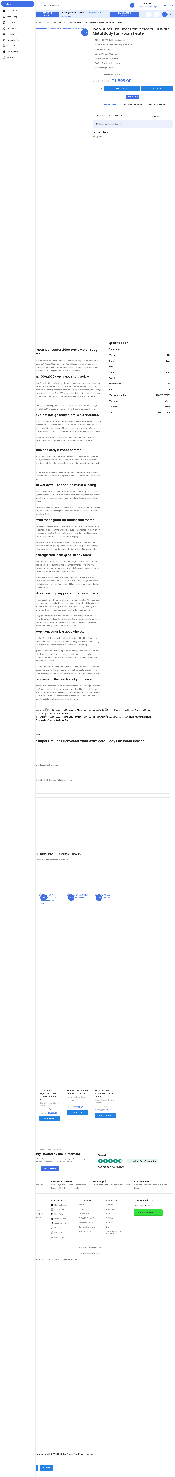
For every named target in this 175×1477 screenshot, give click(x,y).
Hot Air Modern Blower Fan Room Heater (104, 1093)
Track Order (111, 1205)
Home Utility (59, 1228)
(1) (50, 1109)
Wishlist (109, 1218)
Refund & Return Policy (88, 1218)
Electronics (58, 1232)
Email (15, 838)
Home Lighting (60, 1223)
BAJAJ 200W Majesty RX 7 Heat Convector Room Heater (48, 1095)
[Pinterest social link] (166, 116)
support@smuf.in (146, 1205)
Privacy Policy (84, 1214)
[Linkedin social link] (169, 116)
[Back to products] (169, 22)
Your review (18, 795)
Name (15, 826)
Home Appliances (61, 1218)
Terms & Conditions (87, 1227)
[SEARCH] (132, 5)
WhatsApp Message (148, 6)
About (81, 1205)
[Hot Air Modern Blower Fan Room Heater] (105, 990)
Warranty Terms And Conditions (114, 1232)
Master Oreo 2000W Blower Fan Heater (77, 1092)
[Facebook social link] (160, 116)
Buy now (157, 89)
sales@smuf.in (93, 12)
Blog (108, 1227)
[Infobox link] (62, 1181)
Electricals (58, 1214)
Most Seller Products (46, 14)
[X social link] (163, 116)
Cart (108, 1214)
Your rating (17, 785)
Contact (82, 1209)
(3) (105, 1106)
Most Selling (59, 1209)
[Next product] (172, 22)
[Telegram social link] (172, 116)
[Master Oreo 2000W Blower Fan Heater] (77, 990)
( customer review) (111, 74)
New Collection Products (124, 14)
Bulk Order (110, 1222)
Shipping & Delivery (86, 1222)
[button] (50, 1118)
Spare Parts (59, 1237)
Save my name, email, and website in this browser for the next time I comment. (46, 853)
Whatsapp (66, 16)
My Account (111, 1209)
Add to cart (122, 89)
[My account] (149, 14)
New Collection (60, 1205)
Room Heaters (42, 22)
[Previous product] (165, 22)
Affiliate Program (85, 1231)
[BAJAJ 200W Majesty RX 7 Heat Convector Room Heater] (50, 990)
